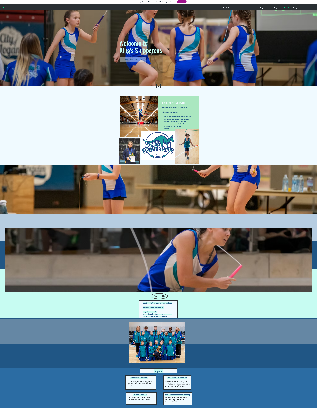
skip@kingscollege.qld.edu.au (160, 303)
